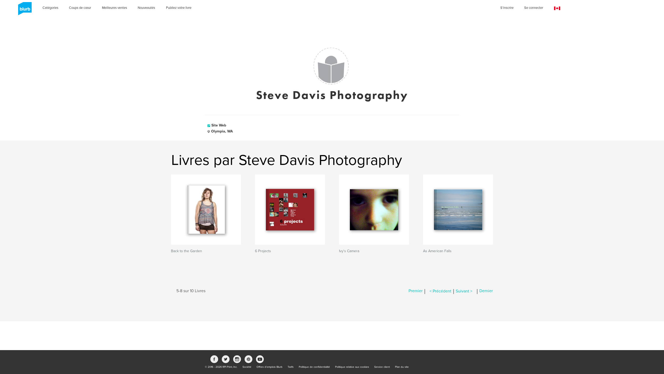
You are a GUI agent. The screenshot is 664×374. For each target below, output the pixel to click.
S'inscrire (507, 8)
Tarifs (291, 367)
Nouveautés (146, 8)
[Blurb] (23, 10)
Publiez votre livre (178, 8)
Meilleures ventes (114, 8)
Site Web (218, 125)
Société (247, 367)
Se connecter (533, 8)
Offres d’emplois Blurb (269, 367)
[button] (557, 8)
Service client (382, 367)
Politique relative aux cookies (352, 367)
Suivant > (464, 291)
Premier (416, 291)
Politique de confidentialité (314, 367)
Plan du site (402, 367)
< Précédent (440, 291)
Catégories (50, 8)
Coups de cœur (80, 8)
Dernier (486, 291)
